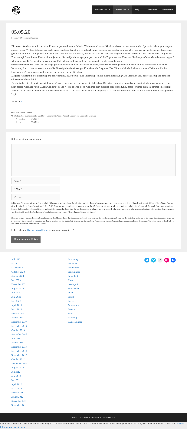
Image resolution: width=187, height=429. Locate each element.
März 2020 (16, 309)
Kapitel (66, 116)
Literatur (92, 116)
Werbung (72, 317)
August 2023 (17, 276)
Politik (71, 297)
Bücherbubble (31, 116)
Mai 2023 (16, 280)
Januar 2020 (17, 317)
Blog (137, 9)
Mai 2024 (16, 263)
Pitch (70, 292)
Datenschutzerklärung (38, 230)
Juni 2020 (16, 297)
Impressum (152, 9)
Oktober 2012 (18, 359)
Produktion (73, 305)
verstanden (19, 427)
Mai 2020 (16, 301)
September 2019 (19, 334)
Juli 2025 (15, 259)
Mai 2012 (16, 380)
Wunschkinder (101, 9)
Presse (71, 301)
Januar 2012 (17, 397)
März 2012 (16, 388)
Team (70, 313)
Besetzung (73, 259)
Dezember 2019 (19, 322)
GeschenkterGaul (54, 116)
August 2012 (17, 367)
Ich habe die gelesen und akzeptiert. (44, 230)
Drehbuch (72, 263)
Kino (70, 280)
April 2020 (16, 305)
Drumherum (74, 267)
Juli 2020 (15, 292)
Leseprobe (74, 116)
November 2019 (19, 326)
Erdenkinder (121, 9)
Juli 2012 (15, 372)
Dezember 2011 (19, 401)
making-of (73, 284)
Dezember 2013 (19, 347)
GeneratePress (109, 417)
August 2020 (17, 288)
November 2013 (19, 351)
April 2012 (16, 384)
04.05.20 (35, 119)
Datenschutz (167, 9)
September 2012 (19, 363)
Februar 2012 (17, 392)
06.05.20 (35, 122)
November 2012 (19, 355)
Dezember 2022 (19, 284)
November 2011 (19, 405)
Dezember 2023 (19, 267)
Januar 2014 (17, 342)
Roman (29, 112)
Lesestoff (84, 116)
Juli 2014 (15, 338)
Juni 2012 (16, 376)
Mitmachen (73, 288)
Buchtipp (42, 116)
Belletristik (19, 116)
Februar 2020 (17, 313)
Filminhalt (73, 276)
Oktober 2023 (18, 272)
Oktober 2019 (18, 330)
